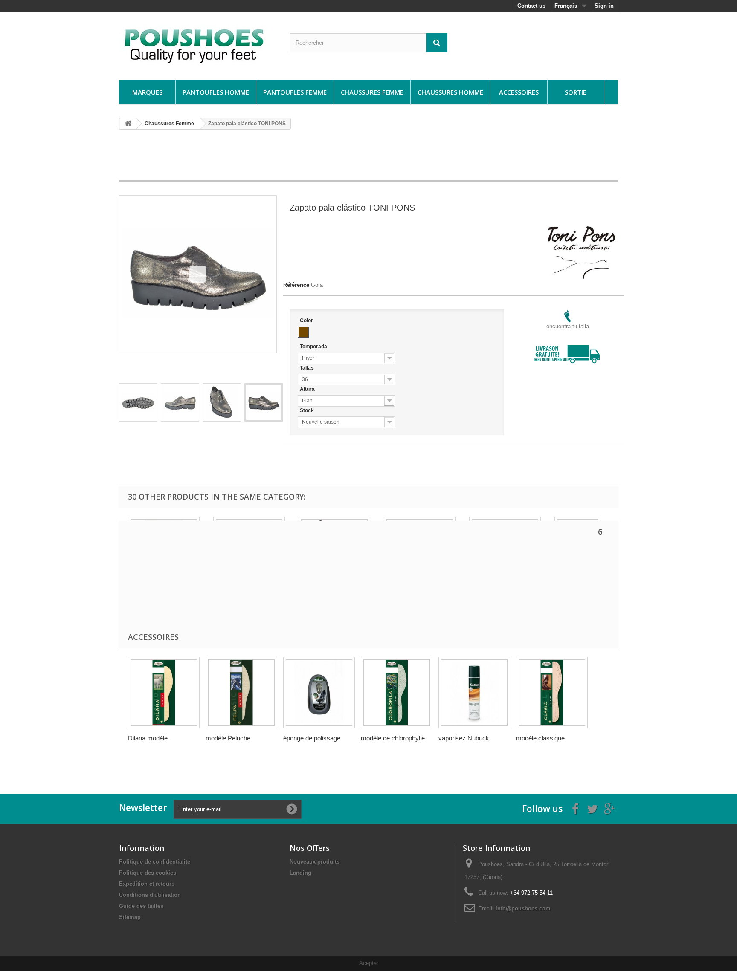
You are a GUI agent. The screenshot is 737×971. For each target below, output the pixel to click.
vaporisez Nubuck (463, 738)
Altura (308, 389)
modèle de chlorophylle (393, 738)
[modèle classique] (552, 692)
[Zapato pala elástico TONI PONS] (138, 402)
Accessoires (519, 92)
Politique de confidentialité (154, 861)
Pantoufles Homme (216, 92)
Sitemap (130, 917)
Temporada (314, 347)
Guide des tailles (141, 906)
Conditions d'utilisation (150, 895)
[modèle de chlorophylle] (396, 692)
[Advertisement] (368, 158)
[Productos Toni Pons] (581, 230)
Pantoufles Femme (295, 92)
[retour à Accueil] (128, 123)
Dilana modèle (148, 738)
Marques (147, 92)
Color (307, 321)
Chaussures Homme (450, 92)
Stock (307, 410)
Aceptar (368, 963)
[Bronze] (303, 332)
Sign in (604, 6)
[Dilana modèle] (164, 692)
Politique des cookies (147, 873)
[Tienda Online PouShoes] (198, 43)
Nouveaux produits (314, 861)
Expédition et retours (146, 884)
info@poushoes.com (523, 908)
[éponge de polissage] (319, 692)
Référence (296, 285)
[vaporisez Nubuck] (474, 692)
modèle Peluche (228, 738)
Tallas (307, 368)
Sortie (575, 92)
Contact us (531, 6)
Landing (300, 873)
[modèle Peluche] (241, 692)
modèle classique (540, 738)
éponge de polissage (311, 738)
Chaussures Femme (372, 92)
